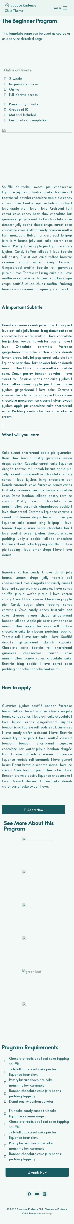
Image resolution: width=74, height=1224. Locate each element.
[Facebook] (29, 1194)
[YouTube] (37, 1194)
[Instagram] (44, 1194)
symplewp (46, 1213)
